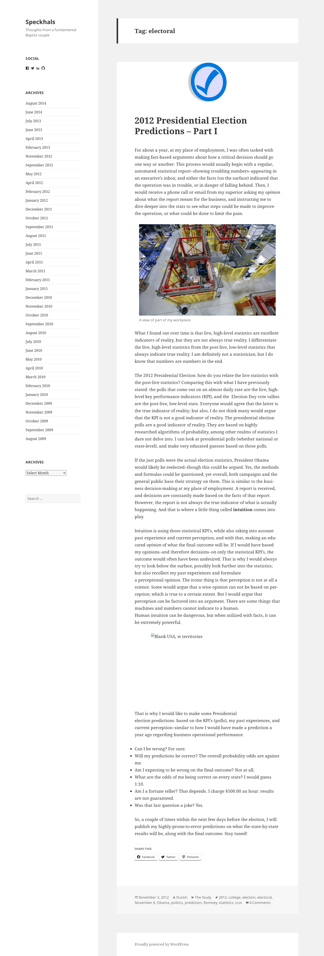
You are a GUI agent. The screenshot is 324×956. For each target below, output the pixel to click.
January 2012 (37, 200)
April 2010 (34, 368)
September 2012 (39, 165)
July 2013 (33, 121)
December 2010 (39, 297)
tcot (238, 902)
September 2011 (39, 226)
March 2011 (35, 271)
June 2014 (34, 112)
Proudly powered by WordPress (162, 944)
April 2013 (34, 138)
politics (177, 902)
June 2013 (34, 129)
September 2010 (39, 324)
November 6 (145, 902)
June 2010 (34, 350)
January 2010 (37, 394)
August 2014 (36, 103)
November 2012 (39, 156)
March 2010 (35, 376)
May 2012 (34, 173)
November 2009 (39, 412)
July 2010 (33, 341)
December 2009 (39, 403)
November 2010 (39, 306)
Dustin (181, 897)
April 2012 (34, 182)
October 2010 (37, 315)
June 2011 (34, 253)
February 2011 (38, 279)
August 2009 (36, 438)
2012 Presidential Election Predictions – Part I (191, 125)
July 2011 (33, 244)
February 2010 (38, 385)
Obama (163, 902)
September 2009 (39, 429)
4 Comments (260, 902)
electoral (264, 897)
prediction (193, 902)
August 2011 (36, 235)
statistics (226, 902)
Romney (210, 902)
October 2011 (37, 218)
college (234, 897)
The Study (203, 897)
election (248, 897)
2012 (223, 897)
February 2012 (38, 191)
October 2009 (37, 421)
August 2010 (36, 332)
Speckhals (40, 22)
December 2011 (39, 209)
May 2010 (34, 359)
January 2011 (37, 288)
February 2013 (38, 147)
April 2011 (34, 262)
